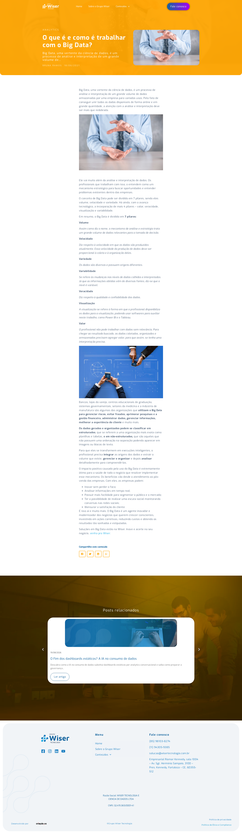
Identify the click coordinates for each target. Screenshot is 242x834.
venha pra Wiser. (100, 533)
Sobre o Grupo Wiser (99, 6)
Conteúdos (121, 6)
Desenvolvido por (19, 823)
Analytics (51, 29)
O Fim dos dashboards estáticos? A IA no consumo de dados (93, 659)
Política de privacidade (220, 819)
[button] (82, 554)
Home (79, 6)
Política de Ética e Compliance (216, 825)
